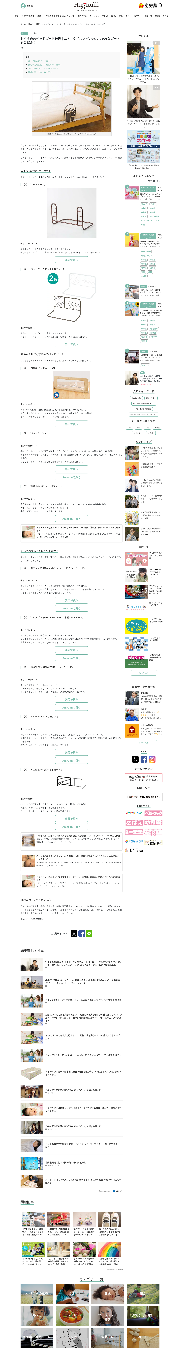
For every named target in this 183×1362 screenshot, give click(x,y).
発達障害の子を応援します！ (144, 403)
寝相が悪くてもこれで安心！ (41, 72)
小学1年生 (138, 433)
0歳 (129, 428)
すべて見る (144, 743)
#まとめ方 (154, 329)
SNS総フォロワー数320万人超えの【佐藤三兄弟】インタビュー (151, 499)
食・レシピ (94, 16)
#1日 (157, 221)
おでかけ (138, 16)
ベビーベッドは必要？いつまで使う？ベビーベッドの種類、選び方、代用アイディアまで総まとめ (78, 529)
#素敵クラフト (146, 221)
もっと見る (144, 673)
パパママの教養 (28, 16)
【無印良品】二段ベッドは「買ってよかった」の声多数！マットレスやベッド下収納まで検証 (78, 836)
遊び (39, 16)
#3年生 (152, 208)
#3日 (143, 225)
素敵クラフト (151, 398)
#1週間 (143, 276)
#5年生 (143, 216)
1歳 (138, 428)
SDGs (113, 16)
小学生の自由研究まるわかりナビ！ (59, 16)
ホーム (23, 24)
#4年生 (143, 212)
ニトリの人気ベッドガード (40, 61)
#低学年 (144, 337)
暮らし (128, 16)
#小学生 (153, 333)
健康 (121, 16)
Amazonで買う (71, 477)
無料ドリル (82, 16)
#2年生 (143, 208)
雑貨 (38, 24)
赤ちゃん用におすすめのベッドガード (45, 65)
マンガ (105, 16)
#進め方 (144, 204)
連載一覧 (148, 16)
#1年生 (153, 204)
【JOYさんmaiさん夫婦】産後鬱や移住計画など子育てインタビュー (151, 483)
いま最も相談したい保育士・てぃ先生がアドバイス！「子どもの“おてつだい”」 (143, 124)
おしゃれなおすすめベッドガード (43, 68)
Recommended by (106, 1191)
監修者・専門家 (161, 16)
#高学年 (144, 341)
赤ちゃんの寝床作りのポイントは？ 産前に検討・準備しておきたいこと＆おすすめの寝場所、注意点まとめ (78, 857)
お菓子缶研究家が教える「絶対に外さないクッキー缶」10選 (151, 515)
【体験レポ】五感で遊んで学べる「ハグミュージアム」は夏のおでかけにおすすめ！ (143, 79)
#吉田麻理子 (154, 216)
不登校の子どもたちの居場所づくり (143, 414)
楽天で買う (71, 260)
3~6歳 (157, 428)
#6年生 (152, 212)
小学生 (150, 433)
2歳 (147, 428)
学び (16, 16)
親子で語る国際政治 (143, 409)
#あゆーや (145, 365)
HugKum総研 (136, 398)
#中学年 (154, 337)
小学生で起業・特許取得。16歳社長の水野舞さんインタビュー (151, 531)
